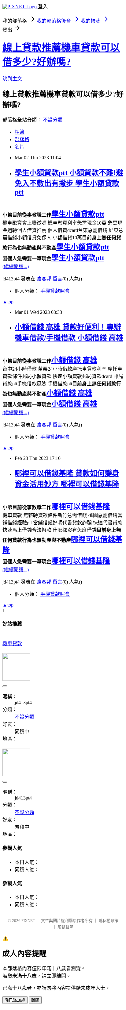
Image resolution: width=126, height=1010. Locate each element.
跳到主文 (12, 78)
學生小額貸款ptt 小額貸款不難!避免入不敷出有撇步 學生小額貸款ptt (69, 182)
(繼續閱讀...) (15, 266)
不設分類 (52, 119)
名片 (19, 146)
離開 (35, 1000)
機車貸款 (12, 643)
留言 (57, 278)
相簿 (19, 132)
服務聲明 (65, 927)
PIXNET (28, 920)
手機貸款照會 (55, 291)
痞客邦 (44, 278)
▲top (7, 301)
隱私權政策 (108, 920)
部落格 (22, 139)
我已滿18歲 (15, 1000)
